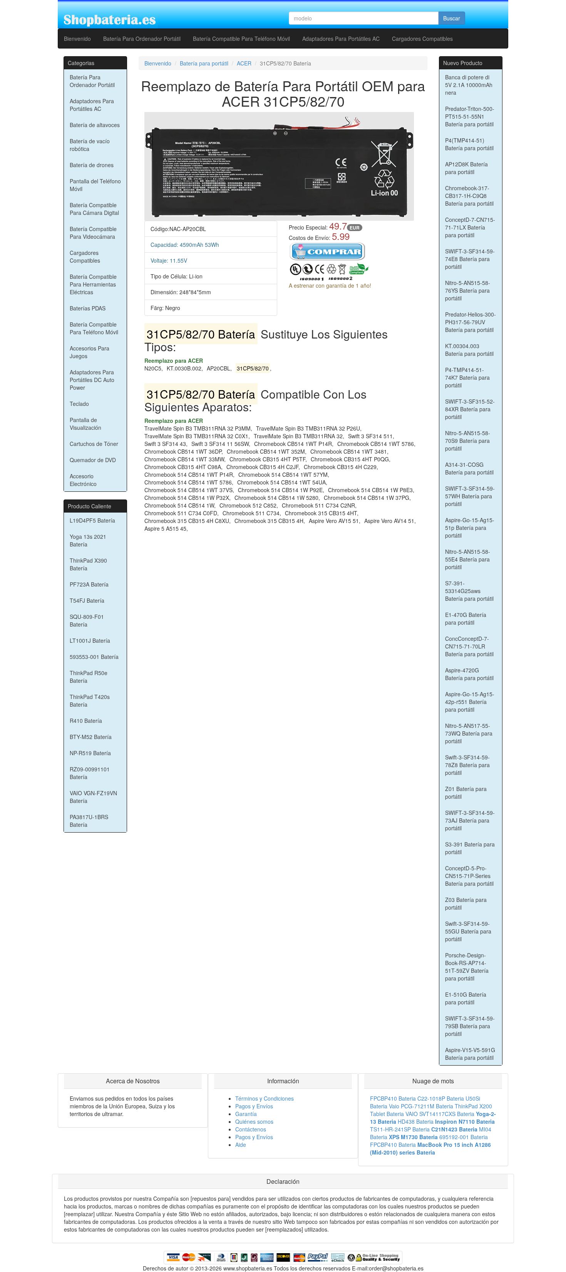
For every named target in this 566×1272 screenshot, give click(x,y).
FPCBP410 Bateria (393, 1098)
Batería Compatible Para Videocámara (93, 232)
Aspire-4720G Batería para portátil (469, 674)
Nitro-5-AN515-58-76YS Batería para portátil (467, 290)
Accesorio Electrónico (83, 480)
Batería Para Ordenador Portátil (142, 38)
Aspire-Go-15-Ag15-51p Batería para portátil (469, 527)
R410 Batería (86, 720)
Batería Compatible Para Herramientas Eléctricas (93, 284)
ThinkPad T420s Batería (90, 700)
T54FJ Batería (87, 600)
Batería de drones (92, 165)
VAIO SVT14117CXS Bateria (439, 1114)
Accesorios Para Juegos (89, 352)
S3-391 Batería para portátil (470, 848)
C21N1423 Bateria (454, 1129)
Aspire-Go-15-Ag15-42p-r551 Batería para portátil (469, 701)
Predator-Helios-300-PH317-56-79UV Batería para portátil (470, 322)
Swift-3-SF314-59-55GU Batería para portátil (468, 931)
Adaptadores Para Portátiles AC (341, 38)
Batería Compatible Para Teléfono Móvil (241, 38)
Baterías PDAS (87, 308)
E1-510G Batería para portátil (465, 998)
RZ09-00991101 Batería (90, 773)
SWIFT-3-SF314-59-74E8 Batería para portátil (470, 258)
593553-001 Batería (94, 656)
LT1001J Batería (90, 640)
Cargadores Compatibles (422, 38)
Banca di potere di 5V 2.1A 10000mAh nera (468, 84)
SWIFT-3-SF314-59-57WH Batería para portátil (470, 496)
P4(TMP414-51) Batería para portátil (469, 144)
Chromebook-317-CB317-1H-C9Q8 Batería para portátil (469, 195)
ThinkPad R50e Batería (88, 676)
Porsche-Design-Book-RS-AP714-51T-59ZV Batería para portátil (467, 966)
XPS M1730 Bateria (413, 1137)
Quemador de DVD (93, 460)
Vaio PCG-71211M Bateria (421, 1106)
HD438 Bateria (416, 1121)
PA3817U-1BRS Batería (89, 820)
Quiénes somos (254, 1121)
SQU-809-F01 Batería (87, 620)
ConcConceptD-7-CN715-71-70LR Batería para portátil (469, 646)
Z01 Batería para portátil (466, 792)
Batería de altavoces (95, 125)
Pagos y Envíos (254, 1106)
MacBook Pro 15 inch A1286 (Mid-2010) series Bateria (430, 1148)
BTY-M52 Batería (91, 737)
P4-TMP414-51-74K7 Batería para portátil (467, 377)
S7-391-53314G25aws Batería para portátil (469, 590)
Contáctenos (250, 1129)
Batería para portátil (204, 63)
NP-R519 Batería (90, 753)
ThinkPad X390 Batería (88, 564)
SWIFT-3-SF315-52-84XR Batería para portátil (470, 409)
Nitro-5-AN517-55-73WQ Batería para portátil (468, 733)
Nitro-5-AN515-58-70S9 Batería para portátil (467, 440)
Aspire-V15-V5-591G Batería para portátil (470, 1053)
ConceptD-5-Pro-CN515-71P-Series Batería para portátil (469, 875)
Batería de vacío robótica (90, 145)
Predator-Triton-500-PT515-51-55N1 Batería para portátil (469, 116)
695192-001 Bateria (463, 1137)
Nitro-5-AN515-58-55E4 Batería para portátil (467, 559)
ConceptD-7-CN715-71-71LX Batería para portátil (470, 227)
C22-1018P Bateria (440, 1098)
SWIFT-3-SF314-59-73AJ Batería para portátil (470, 820)
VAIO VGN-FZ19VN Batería (93, 796)
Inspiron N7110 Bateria (465, 1121)
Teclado (79, 403)
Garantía (246, 1114)
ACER (244, 63)
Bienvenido (77, 38)
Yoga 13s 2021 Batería (88, 540)
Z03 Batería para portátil (466, 903)
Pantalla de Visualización (85, 423)
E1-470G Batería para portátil (465, 618)
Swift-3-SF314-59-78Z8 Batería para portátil (467, 764)
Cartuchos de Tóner (94, 443)
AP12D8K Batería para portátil (466, 168)
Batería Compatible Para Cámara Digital (94, 208)
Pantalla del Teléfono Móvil (95, 185)
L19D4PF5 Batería (92, 520)
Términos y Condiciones (264, 1098)
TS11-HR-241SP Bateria (400, 1129)
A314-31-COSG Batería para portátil (469, 468)
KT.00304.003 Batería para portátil (469, 349)
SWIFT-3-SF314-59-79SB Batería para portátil (470, 1025)
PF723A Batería (89, 584)
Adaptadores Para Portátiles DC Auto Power (92, 379)
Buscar (451, 18)
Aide (240, 1144)
